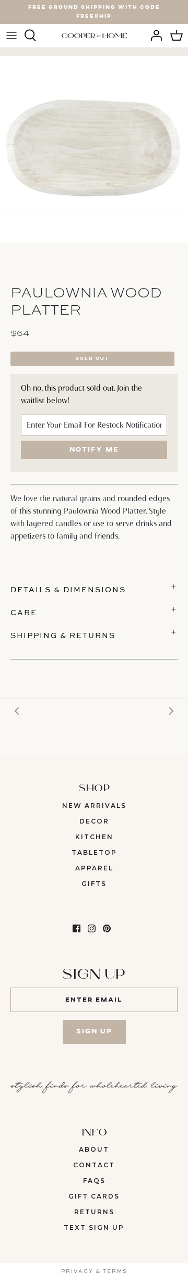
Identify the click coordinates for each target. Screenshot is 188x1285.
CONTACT (94, 1165)
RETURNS (94, 1212)
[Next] (171, 710)
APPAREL (94, 868)
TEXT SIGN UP (94, 1227)
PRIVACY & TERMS (94, 1271)
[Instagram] (92, 928)
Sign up (94, 1032)
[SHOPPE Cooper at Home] (94, 35)
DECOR (94, 821)
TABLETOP (94, 852)
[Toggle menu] (11, 35)
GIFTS (94, 884)
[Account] (153, 35)
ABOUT (94, 1149)
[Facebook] (76, 928)
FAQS (94, 1180)
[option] (94, 149)
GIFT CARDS (94, 1196)
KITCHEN (94, 837)
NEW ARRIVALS (94, 805)
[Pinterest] (107, 928)
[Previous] (16, 710)
